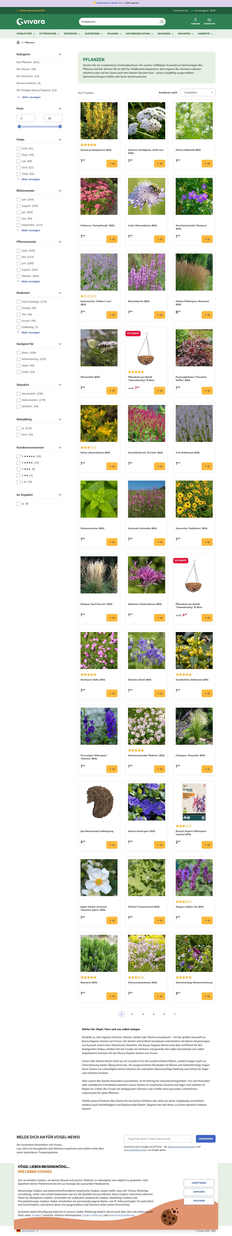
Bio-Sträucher (28, 76)
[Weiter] (175, 1014)
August (30, 205)
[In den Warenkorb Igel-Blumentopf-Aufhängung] (112, 845)
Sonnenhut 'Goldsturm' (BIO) (191, 528)
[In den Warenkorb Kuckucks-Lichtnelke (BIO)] (159, 542)
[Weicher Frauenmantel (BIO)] (146, 877)
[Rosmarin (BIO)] (99, 953)
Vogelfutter (24, 34)
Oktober (30, 276)
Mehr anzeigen (31, 97)
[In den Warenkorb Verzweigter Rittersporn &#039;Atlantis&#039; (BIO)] (112, 769)
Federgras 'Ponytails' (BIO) (190, 755)
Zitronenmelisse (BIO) (92, 528)
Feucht (29, 320)
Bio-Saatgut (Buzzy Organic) (37, 90)
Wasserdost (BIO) (90, 377)
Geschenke (164, 34)
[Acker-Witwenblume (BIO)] (146, 196)
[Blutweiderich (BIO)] (146, 272)
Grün (27, 167)
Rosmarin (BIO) (89, 982)
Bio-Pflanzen (28, 62)
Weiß (28, 173)
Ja (27, 428)
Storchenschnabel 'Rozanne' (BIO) (191, 227)
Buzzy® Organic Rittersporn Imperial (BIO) (191, 833)
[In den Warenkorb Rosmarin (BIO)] (112, 996)
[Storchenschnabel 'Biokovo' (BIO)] (146, 726)
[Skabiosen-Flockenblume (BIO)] (146, 574)
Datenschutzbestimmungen (182, 1146)
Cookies (36, 1215)
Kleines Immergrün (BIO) (141, 831)
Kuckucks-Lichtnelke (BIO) (142, 528)
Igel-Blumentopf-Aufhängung (97, 831)
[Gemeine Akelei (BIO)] (146, 650)
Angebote (204, 34)
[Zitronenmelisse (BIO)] (99, 499)
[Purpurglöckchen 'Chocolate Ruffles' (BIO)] (194, 347)
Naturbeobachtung (138, 34)
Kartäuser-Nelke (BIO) (93, 679)
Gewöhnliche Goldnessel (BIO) (192, 679)
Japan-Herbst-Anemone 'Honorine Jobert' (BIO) (94, 908)
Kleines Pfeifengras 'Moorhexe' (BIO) (193, 303)
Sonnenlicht (32, 393)
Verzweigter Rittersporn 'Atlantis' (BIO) (94, 757)
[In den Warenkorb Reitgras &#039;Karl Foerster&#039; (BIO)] (112, 618)
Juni (28, 199)
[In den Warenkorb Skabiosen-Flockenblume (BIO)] (159, 618)
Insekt (28, 371)
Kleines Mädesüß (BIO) (188, 149)
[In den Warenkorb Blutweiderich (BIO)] (159, 315)
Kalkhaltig (30, 327)
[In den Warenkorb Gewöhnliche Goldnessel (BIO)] (207, 693)
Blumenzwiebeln (29, 83)
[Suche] (162, 22)
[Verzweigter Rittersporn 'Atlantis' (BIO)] (99, 726)
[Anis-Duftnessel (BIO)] (194, 423)
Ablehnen (199, 1201)
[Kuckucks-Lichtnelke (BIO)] (146, 499)
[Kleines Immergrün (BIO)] (146, 801)
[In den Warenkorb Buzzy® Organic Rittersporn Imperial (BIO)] (207, 845)
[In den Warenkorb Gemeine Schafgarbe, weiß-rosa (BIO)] (159, 163)
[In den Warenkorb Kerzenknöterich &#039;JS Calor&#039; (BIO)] (159, 466)
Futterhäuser (47, 34)
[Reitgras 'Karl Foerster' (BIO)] (99, 574)
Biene (29, 352)
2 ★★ (27, 475)
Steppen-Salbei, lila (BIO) (190, 906)
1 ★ (27, 481)
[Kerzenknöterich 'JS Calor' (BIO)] (146, 423)
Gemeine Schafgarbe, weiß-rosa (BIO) (145, 151)
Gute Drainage (34, 301)
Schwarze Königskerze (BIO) (96, 149)
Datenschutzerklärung (121, 1215)
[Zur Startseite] (18, 42)
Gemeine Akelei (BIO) (139, 679)
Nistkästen (70, 34)
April (28, 250)
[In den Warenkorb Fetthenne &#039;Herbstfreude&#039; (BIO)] (112, 239)
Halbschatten (33, 399)
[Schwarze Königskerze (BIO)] (99, 120)
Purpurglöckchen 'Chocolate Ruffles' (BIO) (191, 379)
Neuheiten (184, 34)
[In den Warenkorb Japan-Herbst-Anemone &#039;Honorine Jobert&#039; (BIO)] (112, 920)
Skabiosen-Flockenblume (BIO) (145, 604)
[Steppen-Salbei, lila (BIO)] (194, 877)
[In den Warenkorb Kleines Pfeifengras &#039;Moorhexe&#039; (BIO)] (207, 315)
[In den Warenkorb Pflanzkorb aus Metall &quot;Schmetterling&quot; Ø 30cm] (207, 618)
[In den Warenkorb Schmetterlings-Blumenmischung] (207, 996)
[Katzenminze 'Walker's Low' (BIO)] (99, 272)
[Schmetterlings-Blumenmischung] (194, 953)
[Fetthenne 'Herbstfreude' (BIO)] (99, 196)
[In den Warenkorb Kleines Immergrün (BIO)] (159, 845)
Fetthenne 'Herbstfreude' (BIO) (97, 225)
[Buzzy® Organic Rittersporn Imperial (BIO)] (194, 801)
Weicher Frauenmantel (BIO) (144, 906)
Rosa (28, 154)
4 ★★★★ (30, 462)
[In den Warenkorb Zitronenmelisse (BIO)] (112, 542)
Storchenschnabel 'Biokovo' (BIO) (146, 755)
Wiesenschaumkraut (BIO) (142, 982)
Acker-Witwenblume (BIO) (142, 225)
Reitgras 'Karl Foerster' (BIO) (96, 604)
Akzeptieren (199, 1183)
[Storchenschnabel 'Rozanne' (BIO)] (194, 196)
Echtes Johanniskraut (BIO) (95, 452)
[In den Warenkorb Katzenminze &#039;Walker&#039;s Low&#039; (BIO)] (112, 315)
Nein (27, 434)
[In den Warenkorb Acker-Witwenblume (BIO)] (159, 239)
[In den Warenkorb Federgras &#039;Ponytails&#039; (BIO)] (207, 769)
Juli (27, 212)
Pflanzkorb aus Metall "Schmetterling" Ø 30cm (189, 606)
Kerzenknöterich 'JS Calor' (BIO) (145, 452)
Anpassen (199, 1192)
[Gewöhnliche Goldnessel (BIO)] (194, 650)
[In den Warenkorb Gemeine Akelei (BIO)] (159, 693)
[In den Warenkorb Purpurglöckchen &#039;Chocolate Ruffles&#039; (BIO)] (207, 390)
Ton (27, 314)
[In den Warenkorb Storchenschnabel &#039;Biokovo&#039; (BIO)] (159, 769)
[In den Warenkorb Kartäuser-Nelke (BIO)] (112, 693)
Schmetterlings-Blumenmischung (194, 982)
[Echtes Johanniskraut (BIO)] (99, 423)
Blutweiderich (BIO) (139, 301)
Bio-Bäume (26, 69)
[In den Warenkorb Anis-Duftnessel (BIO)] (207, 466)
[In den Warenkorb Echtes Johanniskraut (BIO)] (112, 466)
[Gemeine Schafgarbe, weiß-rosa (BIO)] (146, 120)
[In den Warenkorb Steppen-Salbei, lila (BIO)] (207, 920)
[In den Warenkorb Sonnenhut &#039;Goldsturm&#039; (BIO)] (207, 542)
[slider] (19, 126)
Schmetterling (34, 359)
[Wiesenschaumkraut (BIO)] (146, 953)
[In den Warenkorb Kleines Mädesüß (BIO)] (207, 163)
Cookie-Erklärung (92, 1215)
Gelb (27, 148)
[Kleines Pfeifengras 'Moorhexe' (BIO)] (194, 272)
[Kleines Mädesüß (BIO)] (194, 120)
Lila (27, 161)
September (32, 224)
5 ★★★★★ (31, 456)
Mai (27, 218)
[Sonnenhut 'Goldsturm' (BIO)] (194, 499)
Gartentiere (92, 34)
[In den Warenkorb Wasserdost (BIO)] (112, 390)
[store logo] (31, 21)
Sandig (29, 308)
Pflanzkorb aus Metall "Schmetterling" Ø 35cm (141, 379)
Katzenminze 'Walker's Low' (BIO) (96, 303)
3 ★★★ (28, 469)
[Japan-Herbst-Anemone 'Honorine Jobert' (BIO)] (99, 877)
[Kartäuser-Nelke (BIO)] (99, 650)
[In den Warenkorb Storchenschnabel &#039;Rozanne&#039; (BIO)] (207, 239)
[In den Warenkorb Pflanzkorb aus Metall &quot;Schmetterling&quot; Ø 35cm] (159, 390)
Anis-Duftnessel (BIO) (188, 452)
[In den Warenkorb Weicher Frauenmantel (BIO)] (159, 920)
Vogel (28, 365)
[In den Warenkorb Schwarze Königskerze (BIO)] (112, 163)
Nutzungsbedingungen (135, 1149)
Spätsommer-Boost (107, 2)
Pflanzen (112, 34)
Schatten (30, 406)
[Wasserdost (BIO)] (99, 347)
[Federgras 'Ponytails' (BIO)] (194, 726)
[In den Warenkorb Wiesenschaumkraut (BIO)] (159, 996)
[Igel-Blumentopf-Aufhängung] (99, 801)
